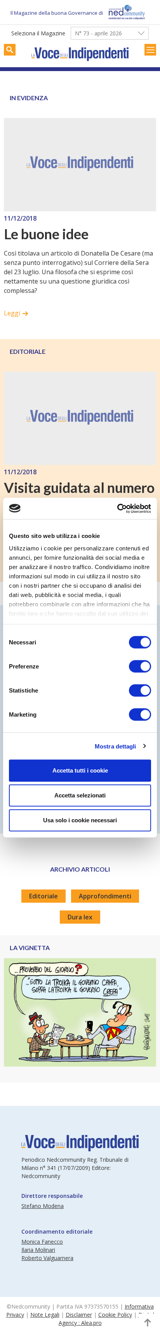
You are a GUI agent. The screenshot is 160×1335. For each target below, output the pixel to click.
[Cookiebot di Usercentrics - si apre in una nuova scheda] (117, 508)
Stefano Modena (42, 1206)
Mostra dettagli (115, 746)
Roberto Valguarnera (47, 1258)
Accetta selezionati (80, 795)
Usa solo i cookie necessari (80, 820)
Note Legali (44, 1314)
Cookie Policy (115, 1314)
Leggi (12, 313)
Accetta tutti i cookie (80, 770)
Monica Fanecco (42, 1241)
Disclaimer (79, 1314)
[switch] (140, 666)
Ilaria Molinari (38, 1249)
